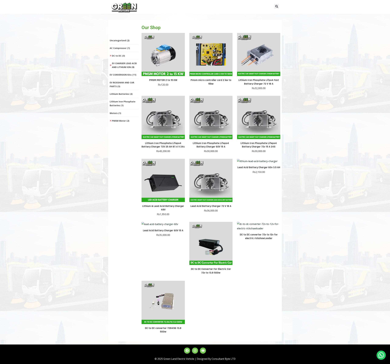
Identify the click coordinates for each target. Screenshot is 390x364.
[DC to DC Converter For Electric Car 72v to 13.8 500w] (211, 243)
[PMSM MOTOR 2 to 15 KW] (163, 54)
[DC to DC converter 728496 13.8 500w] (163, 302)
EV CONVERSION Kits (123, 74)
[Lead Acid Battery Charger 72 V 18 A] (211, 180)
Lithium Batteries (121, 93)
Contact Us (233, 7)
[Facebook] (187, 351)
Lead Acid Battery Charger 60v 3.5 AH (258, 167)
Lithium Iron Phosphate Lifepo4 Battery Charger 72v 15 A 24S (259, 144)
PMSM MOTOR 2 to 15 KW (163, 80)
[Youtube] (203, 351)
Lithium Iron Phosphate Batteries (122, 103)
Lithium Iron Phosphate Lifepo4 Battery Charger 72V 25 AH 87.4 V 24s (163, 144)
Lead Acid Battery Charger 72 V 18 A (210, 206)
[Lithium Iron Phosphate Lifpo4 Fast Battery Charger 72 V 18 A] (258, 54)
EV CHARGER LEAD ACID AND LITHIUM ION (124, 65)
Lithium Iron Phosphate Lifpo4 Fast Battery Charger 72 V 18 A (258, 81)
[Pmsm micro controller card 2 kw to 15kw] (211, 54)
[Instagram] (195, 351)
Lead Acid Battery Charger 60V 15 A (163, 230)
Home (160, 7)
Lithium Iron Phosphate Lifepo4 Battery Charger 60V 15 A (211, 144)
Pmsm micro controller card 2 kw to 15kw (211, 81)
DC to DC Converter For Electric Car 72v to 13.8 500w (211, 270)
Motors (115, 113)
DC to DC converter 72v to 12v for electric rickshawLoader (259, 236)
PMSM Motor (120, 120)
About (174, 7)
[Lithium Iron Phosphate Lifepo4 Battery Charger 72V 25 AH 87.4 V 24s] (163, 117)
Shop (205, 7)
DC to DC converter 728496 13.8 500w (163, 329)
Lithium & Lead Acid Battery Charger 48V (163, 207)
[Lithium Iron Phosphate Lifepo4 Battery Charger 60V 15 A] (211, 117)
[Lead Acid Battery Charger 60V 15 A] (163, 224)
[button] (276, 6)
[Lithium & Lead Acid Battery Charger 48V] (163, 180)
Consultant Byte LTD (224, 358)
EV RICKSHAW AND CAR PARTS (122, 84)
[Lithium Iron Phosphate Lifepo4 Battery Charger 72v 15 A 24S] (258, 117)
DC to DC (118, 55)
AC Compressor (120, 48)
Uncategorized (119, 40)
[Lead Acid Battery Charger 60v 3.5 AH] (258, 161)
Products (189, 7)
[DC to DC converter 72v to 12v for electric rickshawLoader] (258, 226)
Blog (217, 7)
